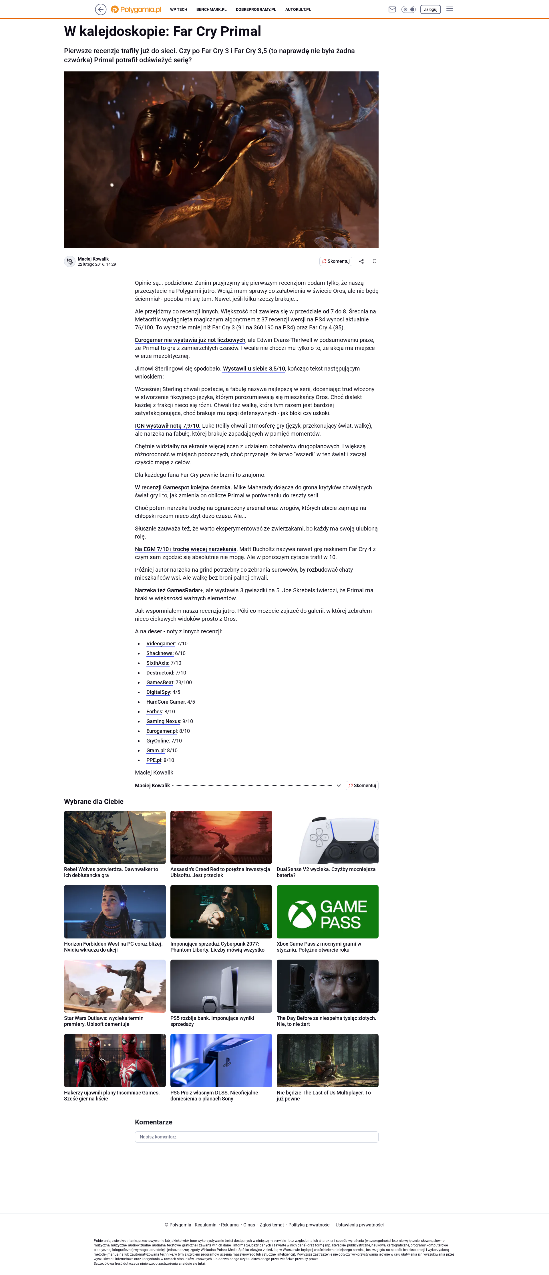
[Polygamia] (140, 9)
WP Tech (178, 9)
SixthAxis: (158, 663)
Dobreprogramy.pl (256, 9)
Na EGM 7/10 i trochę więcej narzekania (185, 549)
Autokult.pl (298, 9)
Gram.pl (155, 750)
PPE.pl (153, 760)
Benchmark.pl (211, 9)
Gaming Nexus (163, 721)
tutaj (201, 1264)
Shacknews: (160, 653)
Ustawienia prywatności (358, 1225)
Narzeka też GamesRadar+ (169, 590)
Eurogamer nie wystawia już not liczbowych (190, 340)
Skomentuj (339, 261)
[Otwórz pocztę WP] (392, 9)
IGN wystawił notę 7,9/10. (168, 425)
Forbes (154, 711)
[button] (408, 9)
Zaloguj (430, 9)
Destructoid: (160, 673)
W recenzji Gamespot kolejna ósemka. (183, 487)
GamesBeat (159, 682)
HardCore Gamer (165, 702)
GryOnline (157, 741)
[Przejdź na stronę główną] (101, 13)
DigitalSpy (158, 692)
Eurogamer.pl (161, 731)
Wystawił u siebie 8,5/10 (253, 368)
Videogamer (160, 643)
